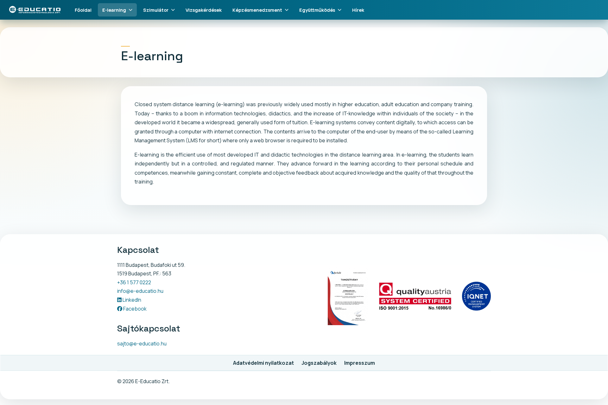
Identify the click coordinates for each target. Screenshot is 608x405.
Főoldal (83, 10)
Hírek (358, 10)
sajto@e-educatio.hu (142, 343)
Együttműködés (317, 10)
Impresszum (359, 362)
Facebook (134, 308)
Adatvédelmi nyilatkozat (263, 362)
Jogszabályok (319, 362)
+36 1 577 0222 (134, 282)
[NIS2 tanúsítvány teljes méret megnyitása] (348, 296)
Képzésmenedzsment (257, 10)
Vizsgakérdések (204, 10)
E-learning (114, 10)
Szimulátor (155, 10)
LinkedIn (131, 299)
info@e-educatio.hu (140, 290)
